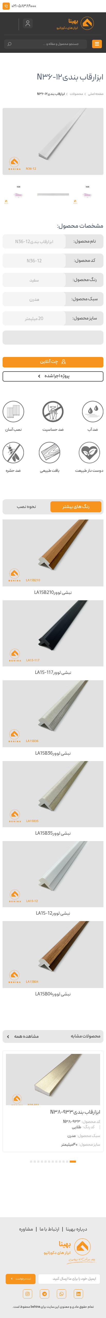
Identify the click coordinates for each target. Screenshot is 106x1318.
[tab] (75, 506)
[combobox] (45, 44)
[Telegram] (44, 1294)
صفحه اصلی (95, 94)
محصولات (76, 94)
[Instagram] (27, 1294)
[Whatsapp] (61, 1294)
